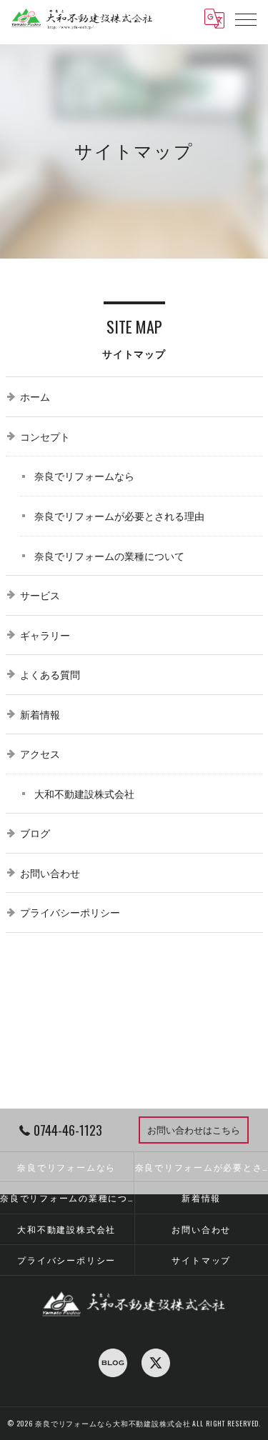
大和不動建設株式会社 (66, 1229)
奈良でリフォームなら (66, 1167)
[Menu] (246, 18)
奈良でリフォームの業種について (67, 1197)
